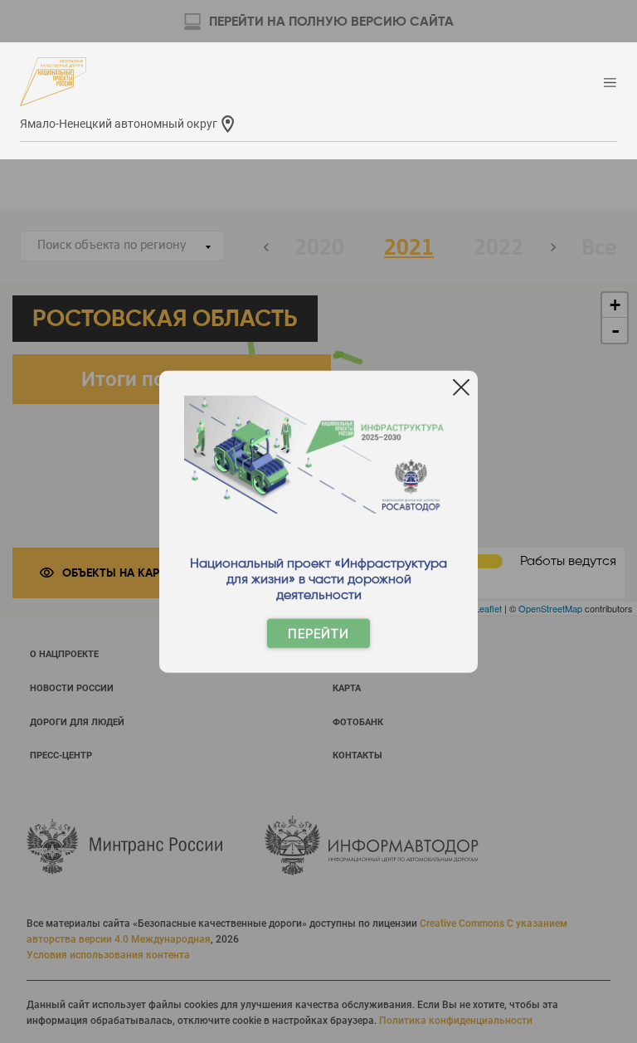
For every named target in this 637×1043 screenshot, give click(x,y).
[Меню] (610, 83)
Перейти (318, 633)
